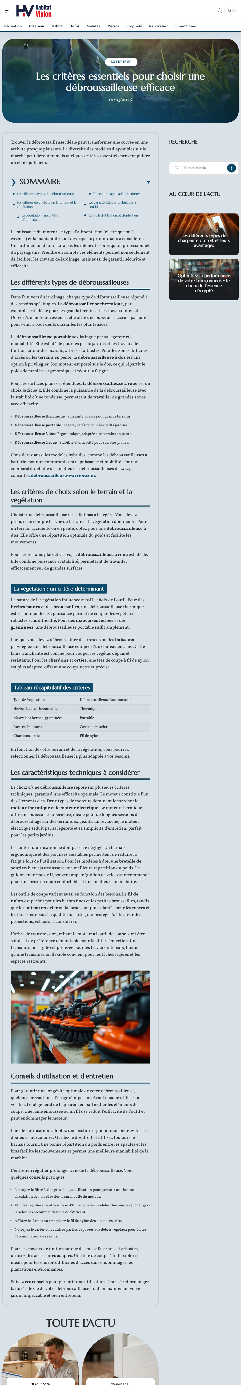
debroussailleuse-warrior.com (63, 476)
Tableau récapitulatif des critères (116, 194)
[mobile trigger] (9, 10)
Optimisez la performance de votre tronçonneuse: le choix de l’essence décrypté (204, 283)
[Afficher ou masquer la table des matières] (105, 182)
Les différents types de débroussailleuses (46, 194)
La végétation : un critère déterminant (40, 217)
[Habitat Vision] (34, 10)
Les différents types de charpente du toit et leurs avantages (204, 240)
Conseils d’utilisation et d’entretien (113, 215)
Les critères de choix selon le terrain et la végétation (46, 204)
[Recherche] (220, 10)
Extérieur (121, 62)
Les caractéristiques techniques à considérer (112, 204)
